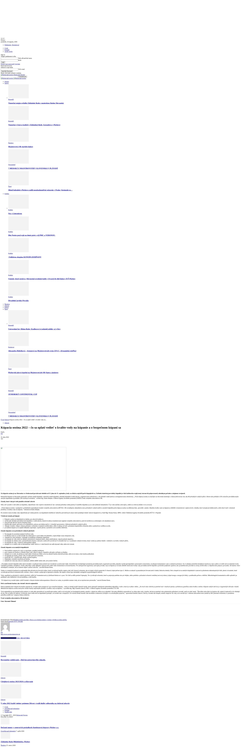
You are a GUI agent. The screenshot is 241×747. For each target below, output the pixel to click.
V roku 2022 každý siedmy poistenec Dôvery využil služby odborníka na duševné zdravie (35, 703)
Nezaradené (11, 164)
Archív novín (8, 51)
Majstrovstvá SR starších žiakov (20, 147)
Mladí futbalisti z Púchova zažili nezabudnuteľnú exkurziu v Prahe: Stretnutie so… (40, 190)
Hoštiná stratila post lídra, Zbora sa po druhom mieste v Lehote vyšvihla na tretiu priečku (40, 620)
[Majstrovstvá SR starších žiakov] (18, 141)
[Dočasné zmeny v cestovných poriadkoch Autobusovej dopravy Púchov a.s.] (5, 724)
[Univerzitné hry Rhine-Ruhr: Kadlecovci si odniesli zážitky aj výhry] (18, 323)
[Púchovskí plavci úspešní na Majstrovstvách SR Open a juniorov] (18, 367)
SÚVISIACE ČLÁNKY (8, 638)
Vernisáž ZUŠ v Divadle (15, 621)
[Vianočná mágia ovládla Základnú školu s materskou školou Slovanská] (18, 98)
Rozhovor (11, 347)
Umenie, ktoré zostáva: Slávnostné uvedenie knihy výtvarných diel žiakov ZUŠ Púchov (41, 279)
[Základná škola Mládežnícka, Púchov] (5, 738)
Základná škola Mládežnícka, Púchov (15, 742)
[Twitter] (11, 442)
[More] (31, 442)
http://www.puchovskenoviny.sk (10, 634)
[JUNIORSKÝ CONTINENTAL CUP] (18, 389)
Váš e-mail (21, 69)
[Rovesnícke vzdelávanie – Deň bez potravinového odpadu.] (11, 654)
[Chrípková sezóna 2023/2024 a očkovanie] (11, 676)
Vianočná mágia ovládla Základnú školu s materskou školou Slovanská (36, 103)
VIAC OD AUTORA (23, 638)
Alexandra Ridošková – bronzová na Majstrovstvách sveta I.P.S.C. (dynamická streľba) (42, 351)
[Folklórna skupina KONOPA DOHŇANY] (18, 252)
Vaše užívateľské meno (25, 58)
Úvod (2, 420)
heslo (19, 60)
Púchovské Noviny (22, 715)
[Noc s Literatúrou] (18, 208)
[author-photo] (5, 631)
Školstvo (10, 143)
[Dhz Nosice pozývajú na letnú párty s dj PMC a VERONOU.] (18, 230)
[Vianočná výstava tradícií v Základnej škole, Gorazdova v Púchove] (18, 119)
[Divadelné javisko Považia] (18, 295)
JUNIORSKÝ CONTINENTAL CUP (22, 394)
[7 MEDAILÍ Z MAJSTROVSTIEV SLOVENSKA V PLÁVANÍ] (18, 163)
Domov (7, 81)
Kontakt (7, 50)
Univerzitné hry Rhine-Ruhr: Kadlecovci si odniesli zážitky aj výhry (34, 329)
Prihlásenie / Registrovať (12, 45)
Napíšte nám (8, 712)
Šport (9, 186)
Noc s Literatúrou (15, 214)
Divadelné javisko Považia (18, 301)
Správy (7, 83)
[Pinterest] (17, 442)
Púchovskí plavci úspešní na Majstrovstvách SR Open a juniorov (33, 373)
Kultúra (7, 194)
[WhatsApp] (24, 442)
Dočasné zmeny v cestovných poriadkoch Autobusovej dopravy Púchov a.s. (30, 727)
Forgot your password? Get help (10, 64)
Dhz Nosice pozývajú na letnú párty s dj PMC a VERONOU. (31, 235)
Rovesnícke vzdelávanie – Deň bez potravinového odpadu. (23, 660)
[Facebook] (4, 442)
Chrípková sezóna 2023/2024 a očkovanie (17, 682)
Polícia (7, 307)
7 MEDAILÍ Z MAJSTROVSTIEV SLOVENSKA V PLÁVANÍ (33, 168)
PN (2, 434)
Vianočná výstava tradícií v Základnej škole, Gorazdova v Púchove (34, 125)
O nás (6, 48)
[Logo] (7, 78)
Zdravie (7, 306)
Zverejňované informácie (12, 708)
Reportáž (11, 99)
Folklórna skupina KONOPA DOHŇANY (24, 257)
